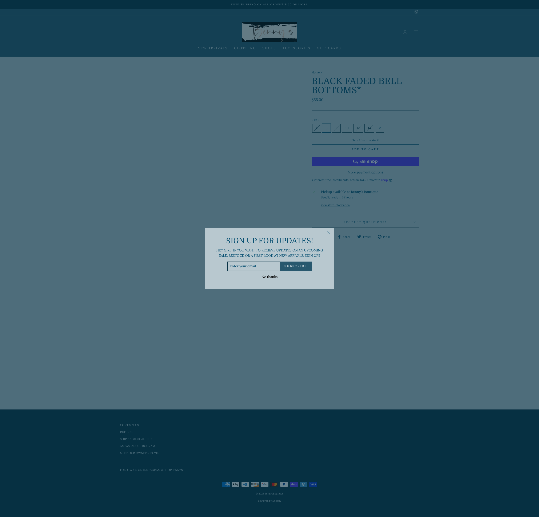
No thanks (270, 277)
